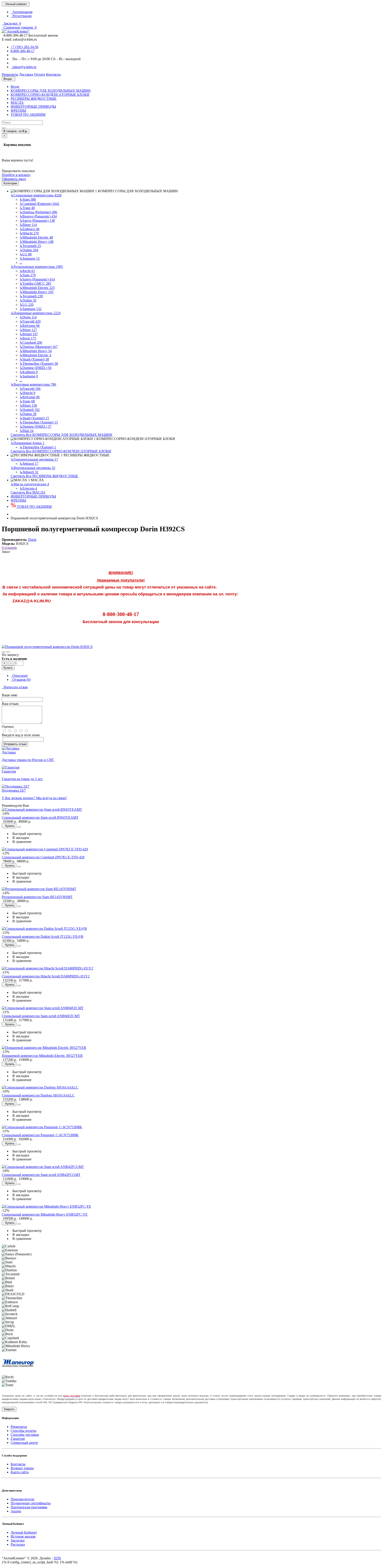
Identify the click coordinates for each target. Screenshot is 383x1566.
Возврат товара (22, 1468)
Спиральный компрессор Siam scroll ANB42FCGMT (41, 1175)
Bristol (29, 334)
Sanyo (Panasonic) (37, 220)
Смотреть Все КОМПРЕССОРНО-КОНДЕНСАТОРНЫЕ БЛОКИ (61, 451)
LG (26, 254)
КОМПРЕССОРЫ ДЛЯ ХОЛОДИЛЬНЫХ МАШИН (51, 90)
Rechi (27, 271)
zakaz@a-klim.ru (23, 67)
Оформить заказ (14, 179)
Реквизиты (19, 1427)
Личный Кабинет (24, 1532)
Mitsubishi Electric (36, 237)
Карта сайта (20, 1472)
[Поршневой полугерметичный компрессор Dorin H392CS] (47, 647)
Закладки (18, 1540)
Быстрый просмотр (26, 834)
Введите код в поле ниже (21, 735)
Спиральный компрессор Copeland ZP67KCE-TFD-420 (43, 857)
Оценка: (8, 726)
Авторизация (21, 12)
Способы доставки (25, 1434)
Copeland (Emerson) (39, 204)
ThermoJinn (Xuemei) (39, 363)
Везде (15, 86)
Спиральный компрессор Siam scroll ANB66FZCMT (41, 1016)
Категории (10, 183)
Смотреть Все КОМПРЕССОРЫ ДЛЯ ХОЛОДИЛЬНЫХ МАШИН (61, 435)
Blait (26, 431)
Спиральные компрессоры (36, 195)
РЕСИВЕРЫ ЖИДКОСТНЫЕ (34, 98)
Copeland (31, 342)
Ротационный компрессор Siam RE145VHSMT (37, 897)
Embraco (29, 229)
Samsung (30, 258)
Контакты (18, 1464)
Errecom (28, 488)
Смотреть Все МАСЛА (28, 492)
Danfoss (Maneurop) (39, 347)
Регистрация (21, 16)
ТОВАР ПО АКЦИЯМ (28, 114)
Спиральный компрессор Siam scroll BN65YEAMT (40, 817)
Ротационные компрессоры (37, 267)
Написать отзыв (15, 687)
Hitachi (29, 233)
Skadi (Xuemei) (34, 359)
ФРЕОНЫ (18, 110)
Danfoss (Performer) (38, 212)
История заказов (23, 1536)
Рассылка (18, 1544)
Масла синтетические (30, 484)
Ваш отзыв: (10, 704)
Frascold (30, 321)
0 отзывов (9, 547)
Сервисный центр (24, 1442)
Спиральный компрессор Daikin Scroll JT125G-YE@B (42, 936)
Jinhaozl (29, 463)
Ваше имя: (10, 695)
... (21, 262)
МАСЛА (17, 102)
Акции (16, 1511)
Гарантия (18, 1438)
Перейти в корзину (16, 175)
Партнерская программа (29, 1507)
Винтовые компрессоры (33, 384)
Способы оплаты (23, 1431)
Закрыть (9, 1409)
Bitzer (28, 225)
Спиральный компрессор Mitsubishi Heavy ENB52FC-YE (45, 1214)
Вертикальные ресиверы (33, 468)
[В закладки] (3, 652)
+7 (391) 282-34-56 (24, 47)
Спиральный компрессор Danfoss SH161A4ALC (38, 1095)
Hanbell (30, 410)
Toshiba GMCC (35, 283)
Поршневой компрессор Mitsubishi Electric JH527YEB (42, 1056)
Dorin (28, 317)
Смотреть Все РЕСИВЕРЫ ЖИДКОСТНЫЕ (44, 476)
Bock (28, 338)
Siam (28, 199)
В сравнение (21, 842)
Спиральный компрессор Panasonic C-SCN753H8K (40, 1135)
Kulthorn (29, 372)
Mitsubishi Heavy (36, 241)
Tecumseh (30, 246)
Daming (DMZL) (35, 368)
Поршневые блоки (27, 443)
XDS (57, 1558)
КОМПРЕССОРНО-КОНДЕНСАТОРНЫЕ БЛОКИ (50, 94)
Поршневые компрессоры (36, 313)
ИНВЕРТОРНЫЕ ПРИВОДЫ (33, 106)
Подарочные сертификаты (31, 1503)
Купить (8, 667)
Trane (27, 208)
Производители (22, 1499)
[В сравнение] (8, 652)
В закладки (20, 838)
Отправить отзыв (15, 744)
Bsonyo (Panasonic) (38, 216)
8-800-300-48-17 (23, 51)
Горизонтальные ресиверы (34, 459)
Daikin (29, 250)
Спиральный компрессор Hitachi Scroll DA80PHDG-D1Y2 (46, 976)
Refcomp (30, 326)
